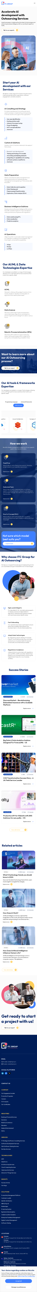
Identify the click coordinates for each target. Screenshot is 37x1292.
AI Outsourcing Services (7, 1164)
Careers (3, 1099)
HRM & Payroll (5, 1203)
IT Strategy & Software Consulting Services (13, 1141)
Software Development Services (10, 1143)
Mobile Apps (4, 1206)
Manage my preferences (18, 1287)
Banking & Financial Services (9, 1117)
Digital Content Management (9, 1220)
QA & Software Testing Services (10, 1146)
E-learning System (6, 1209)
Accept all (18, 1281)
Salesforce (4, 1162)
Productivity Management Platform (10, 1195)
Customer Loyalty (6, 1198)
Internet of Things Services (8, 1173)
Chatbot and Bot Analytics (8, 1214)
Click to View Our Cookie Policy (26, 1276)
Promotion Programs (7, 1096)
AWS (2, 1159)
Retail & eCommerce (6, 1122)
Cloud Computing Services (8, 1167)
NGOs (3, 1131)
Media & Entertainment (7, 1128)
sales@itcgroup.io (12, 1061)
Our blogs (4, 1185)
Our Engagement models (8, 1093)
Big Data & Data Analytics (8, 1212)
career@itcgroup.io (12, 1064)
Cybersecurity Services (7, 1170)
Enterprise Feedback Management (10, 1217)
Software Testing (6, 1223)
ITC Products (4, 1101)
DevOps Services (6, 1149)
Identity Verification (6, 1201)
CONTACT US (5, 1083)
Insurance (4, 1120)
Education (4, 1125)
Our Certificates (5, 1104)
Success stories (5, 1182)
